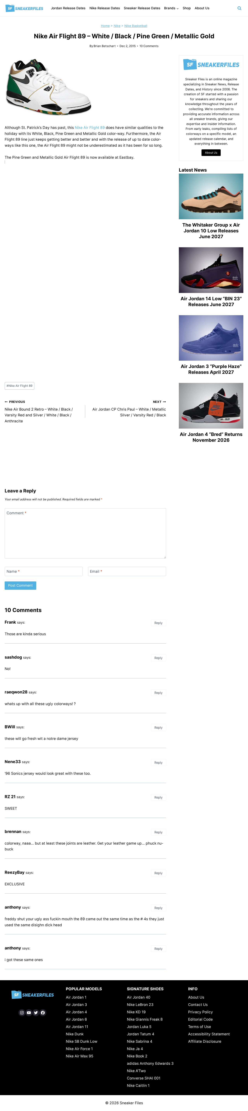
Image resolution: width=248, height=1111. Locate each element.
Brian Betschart (105, 46)
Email (96, 571)
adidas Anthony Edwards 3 (150, 1063)
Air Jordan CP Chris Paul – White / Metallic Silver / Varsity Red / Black (129, 408)
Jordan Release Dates (68, 8)
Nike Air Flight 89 (90, 127)
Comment (17, 513)
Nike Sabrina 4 (139, 1041)
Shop (187, 8)
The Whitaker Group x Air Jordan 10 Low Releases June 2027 (211, 230)
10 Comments (149, 46)
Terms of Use (199, 1027)
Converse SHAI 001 (143, 1078)
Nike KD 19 (136, 1012)
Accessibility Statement (209, 1034)
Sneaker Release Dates (142, 8)
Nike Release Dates (105, 8)
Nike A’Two (136, 1071)
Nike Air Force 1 (79, 1049)
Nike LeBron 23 (140, 1004)
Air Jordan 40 (138, 997)
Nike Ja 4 (135, 1049)
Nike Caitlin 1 (138, 1085)
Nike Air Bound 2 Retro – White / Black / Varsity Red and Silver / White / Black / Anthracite (39, 411)
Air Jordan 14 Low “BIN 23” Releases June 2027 (211, 301)
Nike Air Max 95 (79, 1056)
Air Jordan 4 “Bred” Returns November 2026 (211, 437)
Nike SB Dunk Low (81, 1041)
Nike (117, 26)
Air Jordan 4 (76, 1012)
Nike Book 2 (137, 1056)
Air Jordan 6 (76, 1019)
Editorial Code (200, 1019)
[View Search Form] (239, 8)
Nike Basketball (135, 26)
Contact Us (198, 1004)
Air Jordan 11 (77, 1027)
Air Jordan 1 (76, 997)
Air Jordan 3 (76, 1004)
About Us (202, 8)
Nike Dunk (75, 1034)
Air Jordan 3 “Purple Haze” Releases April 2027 (211, 369)
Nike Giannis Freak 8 (145, 1019)
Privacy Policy (200, 1012)
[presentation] (211, 196)
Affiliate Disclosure (204, 1041)
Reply (158, 623)
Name (13, 571)
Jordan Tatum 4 (140, 1034)
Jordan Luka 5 (139, 1027)
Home (105, 26)
